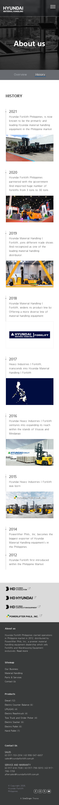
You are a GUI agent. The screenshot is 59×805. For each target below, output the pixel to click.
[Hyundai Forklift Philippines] (19, 8)
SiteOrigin (27, 798)
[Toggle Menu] (53, 6)
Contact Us (10, 681)
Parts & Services (13, 677)
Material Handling (14, 673)
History (40, 74)
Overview (20, 74)
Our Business (11, 669)
